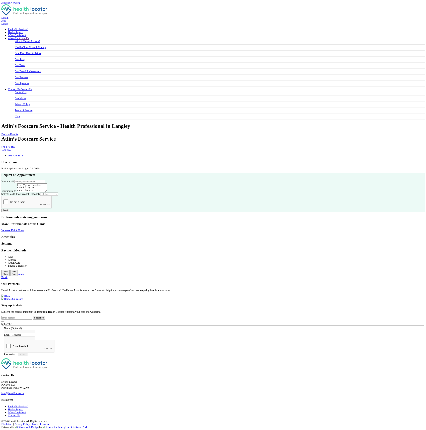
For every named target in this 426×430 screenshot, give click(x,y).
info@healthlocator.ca (12, 393)
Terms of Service (23, 110)
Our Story (20, 59)
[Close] (2, 321)
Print (14, 272)
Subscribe (39, 318)
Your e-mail (7, 181)
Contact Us (14, 89)
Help (17, 116)
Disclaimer (20, 98)
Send (5, 210)
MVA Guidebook (17, 35)
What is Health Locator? (27, 41)
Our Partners (21, 77)
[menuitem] (15, 409)
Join (3, 20)
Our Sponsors (22, 83)
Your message (8, 191)
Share (5, 272)
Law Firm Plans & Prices (28, 53)
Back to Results (9, 134)
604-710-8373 (15, 155)
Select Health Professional (20, 194)
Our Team (20, 65)
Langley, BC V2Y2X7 (8, 148)
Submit (22, 354)
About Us (13, 38)
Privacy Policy (22, 104)
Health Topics (15, 32)
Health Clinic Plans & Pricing (30, 47)
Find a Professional (18, 29)
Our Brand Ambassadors (28, 71)
